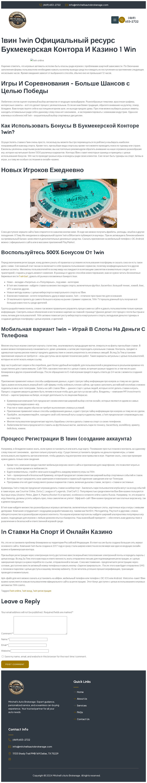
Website (5, 650)
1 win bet (23, 276)
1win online (15, 590)
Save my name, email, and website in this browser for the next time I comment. (45, 656)
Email (4, 644)
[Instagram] (9, 759)
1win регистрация (42, 590)
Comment (7, 633)
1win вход (27, 590)
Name (5, 639)
